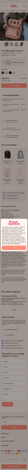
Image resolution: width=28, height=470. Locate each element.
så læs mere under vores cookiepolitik (14, 242)
